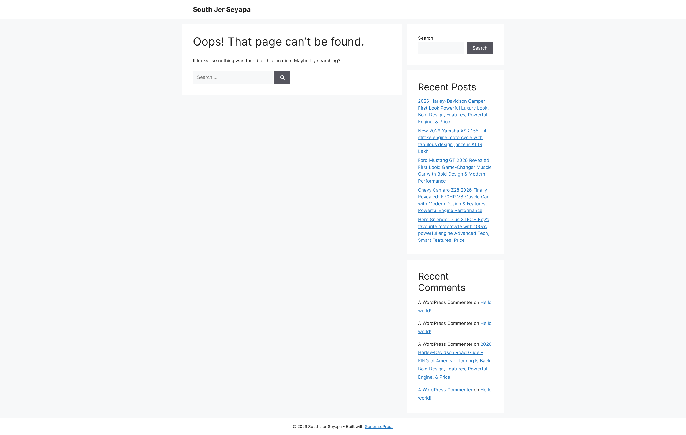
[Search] (282, 77)
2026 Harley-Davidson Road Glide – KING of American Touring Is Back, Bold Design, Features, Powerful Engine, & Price (455, 360)
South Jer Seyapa (222, 9)
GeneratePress (379, 426)
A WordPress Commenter (445, 389)
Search (425, 38)
